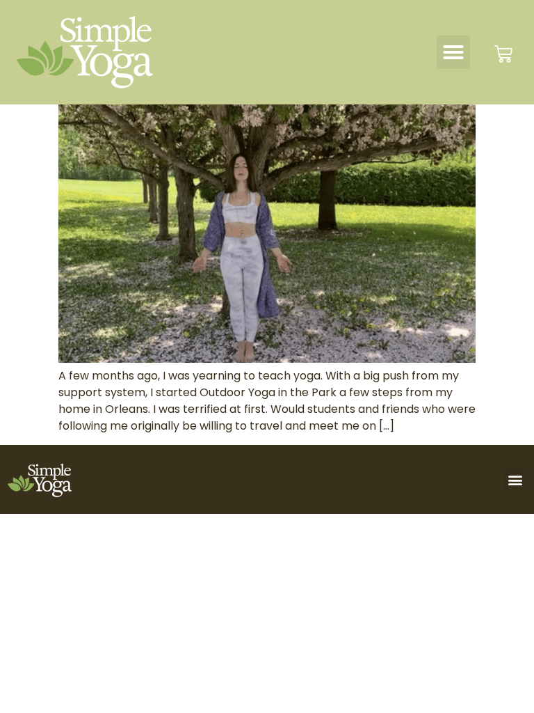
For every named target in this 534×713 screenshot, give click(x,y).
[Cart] (503, 54)
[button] (453, 52)
